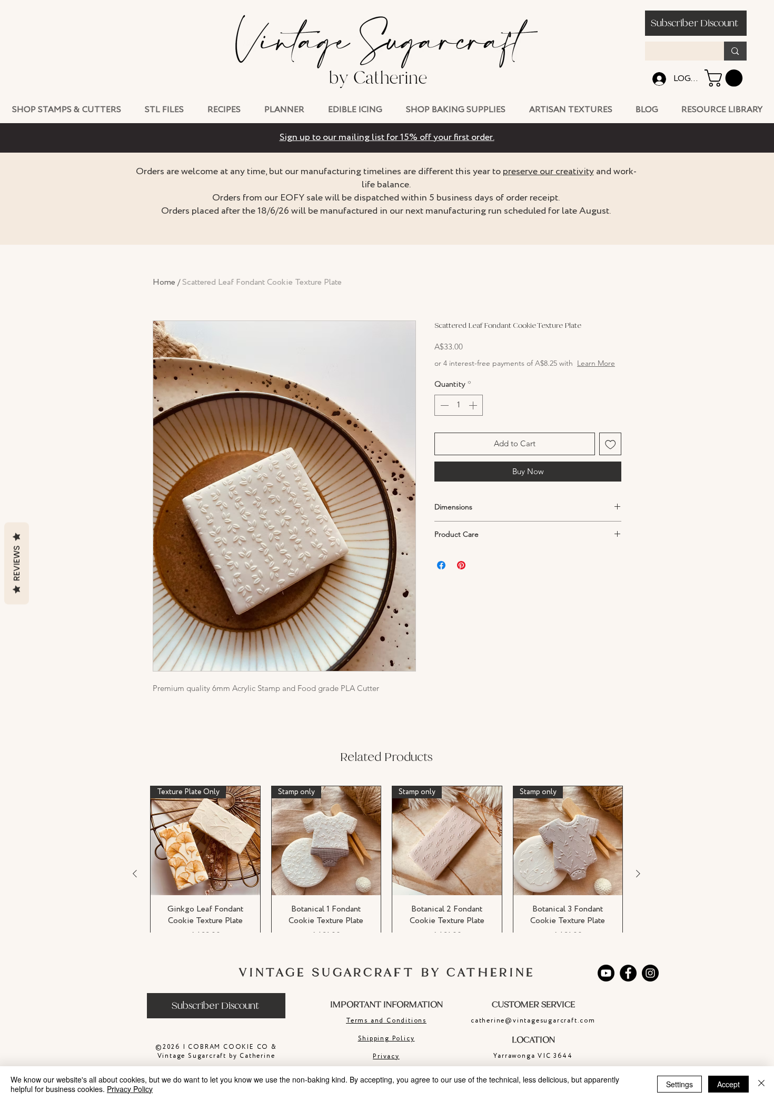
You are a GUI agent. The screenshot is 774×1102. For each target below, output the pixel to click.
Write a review (508, 743)
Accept (728, 1084)
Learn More (514, 373)
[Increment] (474, 416)
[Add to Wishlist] (610, 454)
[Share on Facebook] (441, 575)
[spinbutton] (459, 416)
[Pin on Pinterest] (461, 575)
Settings (679, 1084)
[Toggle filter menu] (596, 843)
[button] (696, 23)
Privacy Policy (130, 1089)
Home (164, 282)
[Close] (761, 1084)
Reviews (17, 564)
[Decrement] (443, 416)
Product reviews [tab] (185, 813)
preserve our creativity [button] (548, 171)
